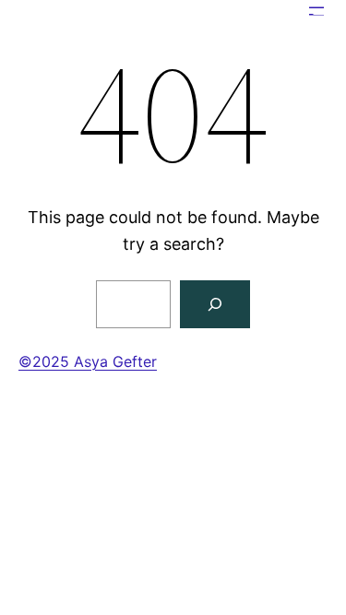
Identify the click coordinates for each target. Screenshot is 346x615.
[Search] (215, 304)
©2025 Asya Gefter (87, 361)
